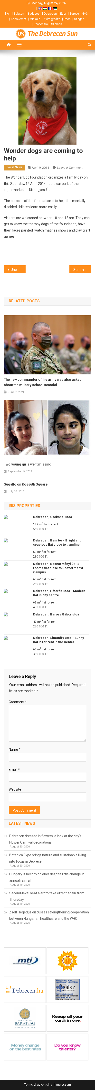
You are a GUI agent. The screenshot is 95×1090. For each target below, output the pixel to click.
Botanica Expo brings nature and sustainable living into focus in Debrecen (47, 858)
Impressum (63, 1084)
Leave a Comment (70, 167)
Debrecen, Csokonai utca (52, 517)
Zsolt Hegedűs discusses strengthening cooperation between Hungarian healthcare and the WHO (49, 915)
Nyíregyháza (52, 19)
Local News (14, 167)
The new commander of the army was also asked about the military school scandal (43, 382)
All (8, 13)
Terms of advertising (38, 1084)
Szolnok (56, 24)
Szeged (79, 19)
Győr (85, 13)
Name (14, 749)
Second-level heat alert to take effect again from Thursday (47, 896)
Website (15, 789)
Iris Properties (24, 505)
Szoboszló (41, 24)
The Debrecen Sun (53, 34)
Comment (18, 702)
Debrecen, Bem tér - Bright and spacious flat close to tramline (57, 542)
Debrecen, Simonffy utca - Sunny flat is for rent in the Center (58, 640)
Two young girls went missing (27, 464)
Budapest (34, 13)
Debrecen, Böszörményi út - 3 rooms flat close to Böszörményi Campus (58, 568)
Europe (74, 13)
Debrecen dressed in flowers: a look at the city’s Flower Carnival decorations (45, 839)
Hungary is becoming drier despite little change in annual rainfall (46, 877)
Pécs (67, 19)
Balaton (19, 13)
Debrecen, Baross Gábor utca (56, 614)
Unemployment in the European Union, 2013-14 (18, 270)
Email (14, 770)
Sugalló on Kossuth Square (26, 484)
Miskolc (35, 19)
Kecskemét (18, 19)
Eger (63, 13)
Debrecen (50, 13)
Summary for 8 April (82, 270)
